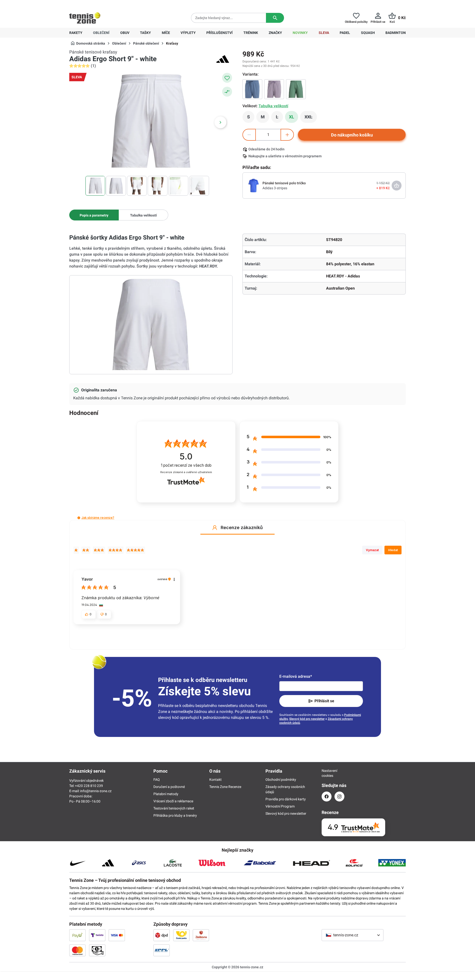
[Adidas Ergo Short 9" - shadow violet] (274, 89)
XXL (311, 118)
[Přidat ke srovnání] (227, 92)
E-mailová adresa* (295, 676)
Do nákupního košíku (352, 134)
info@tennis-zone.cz (96, 791)
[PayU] (77, 935)
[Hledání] (275, 18)
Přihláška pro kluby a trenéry (175, 815)
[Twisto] (97, 935)
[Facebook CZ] (327, 796)
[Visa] (117, 935)
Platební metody (165, 794)
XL (291, 116)
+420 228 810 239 (101, 4)
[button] (78, 517)
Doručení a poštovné (169, 787)
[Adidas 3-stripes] (254, 185)
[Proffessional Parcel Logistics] (161, 950)
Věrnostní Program (280, 806)
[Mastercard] (77, 950)
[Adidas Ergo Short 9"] (296, 89)
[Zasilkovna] (201, 935)
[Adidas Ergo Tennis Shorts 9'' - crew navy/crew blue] (252, 89)
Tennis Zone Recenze (225, 787)
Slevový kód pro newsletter (307, 719)
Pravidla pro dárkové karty (285, 799)
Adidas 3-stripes (274, 188)
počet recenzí (186, 465)
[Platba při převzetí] (97, 950)
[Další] (220, 122)
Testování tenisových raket (173, 808)
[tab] (94, 215)
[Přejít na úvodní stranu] (84, 18)
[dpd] (161, 935)
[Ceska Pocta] (181, 935)
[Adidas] (223, 59)
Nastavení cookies (327, 773)
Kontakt (215, 780)
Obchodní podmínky (280, 780)
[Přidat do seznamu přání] (227, 78)
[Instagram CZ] (339, 796)
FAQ (156, 780)
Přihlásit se (324, 701)
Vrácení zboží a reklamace (173, 801)
